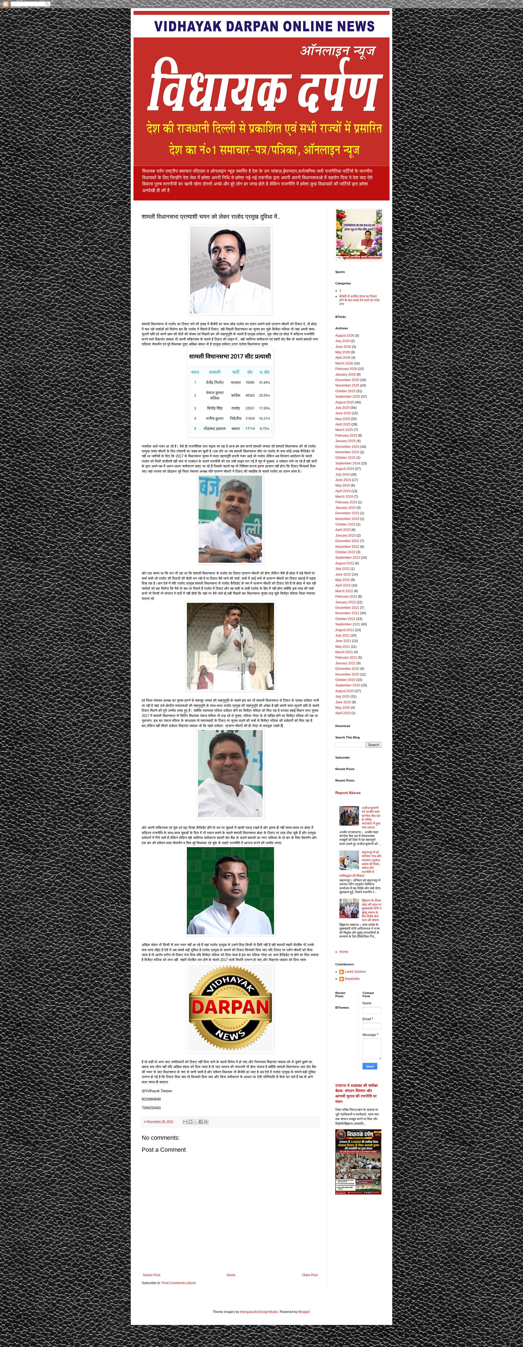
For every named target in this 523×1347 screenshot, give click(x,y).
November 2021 (347, 613)
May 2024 (342, 485)
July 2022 (342, 569)
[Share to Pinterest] (206, 1121)
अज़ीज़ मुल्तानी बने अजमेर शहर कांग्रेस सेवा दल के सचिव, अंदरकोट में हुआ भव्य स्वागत (371, 817)
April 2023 (343, 530)
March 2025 (344, 430)
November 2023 (347, 519)
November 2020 (347, 674)
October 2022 (345, 552)
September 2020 (347, 685)
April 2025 (343, 424)
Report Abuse (348, 792)
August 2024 (344, 469)
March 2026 (344, 363)
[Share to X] (195, 1121)
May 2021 (342, 647)
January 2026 (345, 374)
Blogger (304, 1312)
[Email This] (185, 1121)
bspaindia (352, 979)
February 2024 (346, 502)
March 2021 (344, 652)
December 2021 (347, 608)
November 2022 (347, 547)
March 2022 (344, 591)
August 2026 (344, 335)
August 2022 (344, 563)
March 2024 (344, 496)
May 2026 (342, 352)
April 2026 (343, 358)
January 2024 (345, 508)
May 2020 (342, 708)
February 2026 (346, 369)
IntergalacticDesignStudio (259, 1312)
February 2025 (346, 435)
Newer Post (151, 1275)
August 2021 (344, 630)
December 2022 (347, 541)
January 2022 (345, 602)
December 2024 (347, 447)
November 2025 (347, 385)
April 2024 (343, 491)
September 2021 (347, 624)
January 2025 (345, 441)
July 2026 (342, 341)
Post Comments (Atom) (179, 1283)
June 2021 (343, 641)
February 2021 (346, 657)
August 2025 (344, 402)
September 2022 (347, 558)
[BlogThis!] (190, 1121)
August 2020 (344, 691)
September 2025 (347, 397)
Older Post (310, 1275)
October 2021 (345, 619)
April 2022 (343, 585)
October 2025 (345, 391)
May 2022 (342, 580)
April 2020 (343, 713)
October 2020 (345, 680)
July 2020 (342, 696)
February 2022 (346, 596)
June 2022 (343, 574)
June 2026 (343, 347)
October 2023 (345, 524)
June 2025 (343, 413)
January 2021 (345, 663)
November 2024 (347, 452)
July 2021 (342, 635)
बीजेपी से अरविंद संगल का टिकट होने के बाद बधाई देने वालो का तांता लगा (359, 300)
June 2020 (343, 702)
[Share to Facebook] (200, 1121)
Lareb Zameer (355, 972)
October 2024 (345, 458)
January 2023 (345, 535)
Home (231, 1275)
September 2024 (347, 463)
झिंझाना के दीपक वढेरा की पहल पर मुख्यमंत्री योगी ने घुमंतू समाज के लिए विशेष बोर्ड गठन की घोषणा (371, 910)
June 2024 (343, 480)
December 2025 (347, 380)
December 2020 (347, 669)
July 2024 (342, 474)
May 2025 (342, 419)
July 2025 (342, 408)
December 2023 (347, 513)
